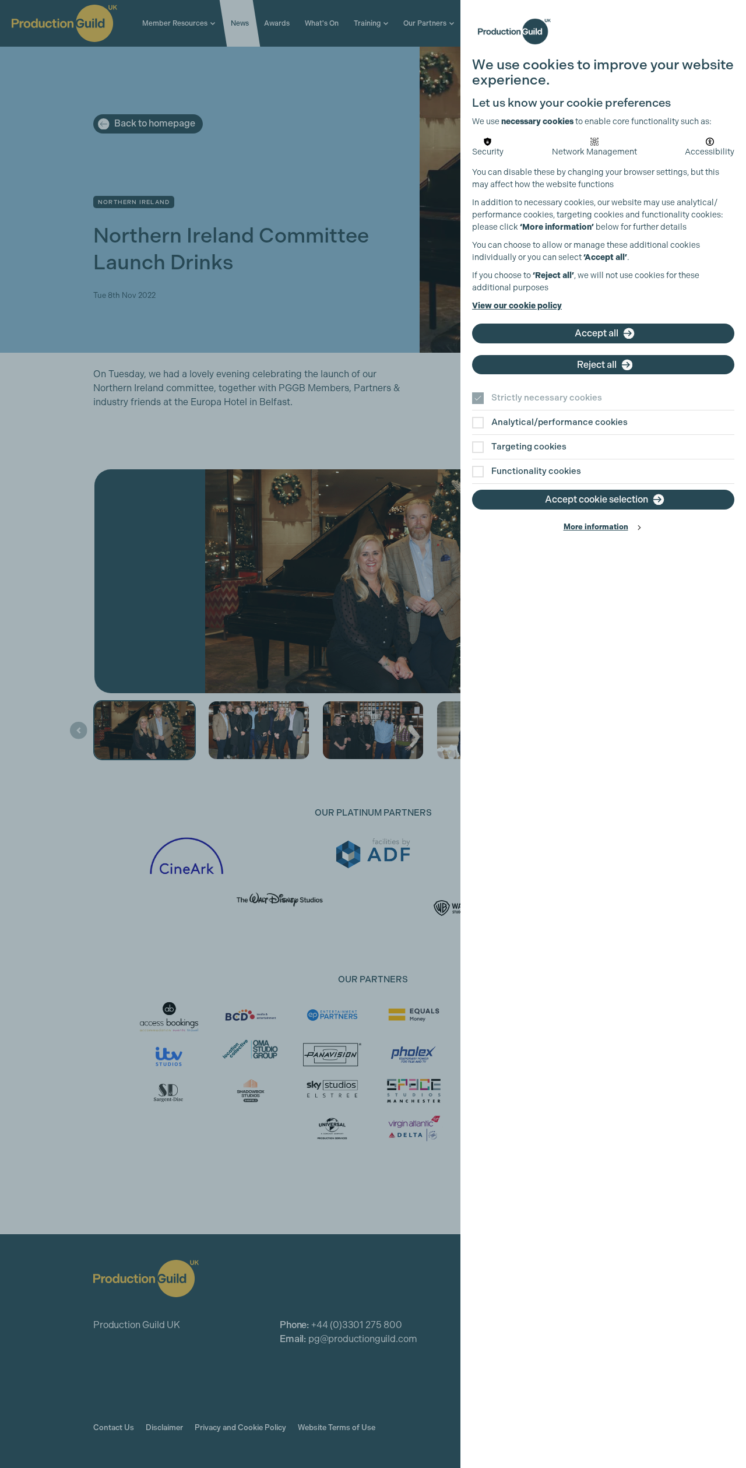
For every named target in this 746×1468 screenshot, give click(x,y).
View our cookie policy (517, 306)
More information (596, 526)
